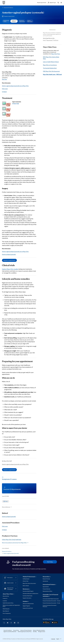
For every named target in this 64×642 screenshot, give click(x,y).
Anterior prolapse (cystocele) (9, 254)
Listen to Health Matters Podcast (51, 61)
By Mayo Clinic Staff (7, 461)
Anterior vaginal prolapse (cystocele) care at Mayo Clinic (15, 86)
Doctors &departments (22, 21)
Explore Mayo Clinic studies (10, 269)
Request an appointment (9, 260)
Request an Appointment (9, 16)
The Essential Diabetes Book (50, 68)
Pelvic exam (5, 88)
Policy (44, 40)
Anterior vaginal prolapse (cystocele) (23, 12)
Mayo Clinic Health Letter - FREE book (52, 74)
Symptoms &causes (6, 21)
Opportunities (49, 40)
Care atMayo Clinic (29, 21)
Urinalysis (4, 91)
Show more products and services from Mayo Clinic (14, 542)
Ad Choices (56, 40)
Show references (6, 507)
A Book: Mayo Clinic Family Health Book (11, 539)
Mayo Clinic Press (55, 53)
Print (6, 501)
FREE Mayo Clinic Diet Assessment (51, 71)
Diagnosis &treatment (14, 21)
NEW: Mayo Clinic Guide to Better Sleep (51, 57)
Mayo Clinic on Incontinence (50, 65)
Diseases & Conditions (8, 7)
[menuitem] (6, 21)
